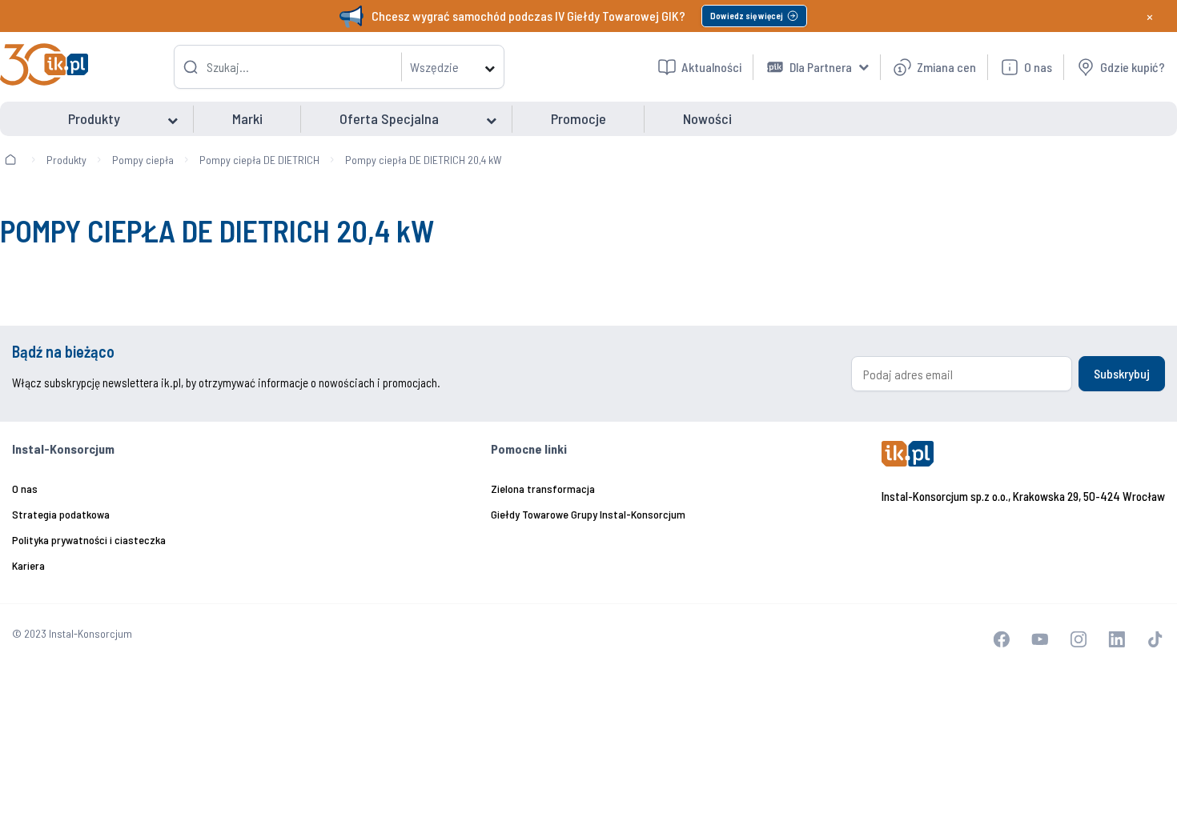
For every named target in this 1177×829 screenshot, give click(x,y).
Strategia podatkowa (61, 514)
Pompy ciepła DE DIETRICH (259, 159)
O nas (25, 488)
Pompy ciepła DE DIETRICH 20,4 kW (423, 159)
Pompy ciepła (143, 159)
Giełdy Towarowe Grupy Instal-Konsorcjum (588, 514)
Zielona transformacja (543, 488)
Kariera (28, 565)
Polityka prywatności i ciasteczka (89, 540)
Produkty (66, 159)
